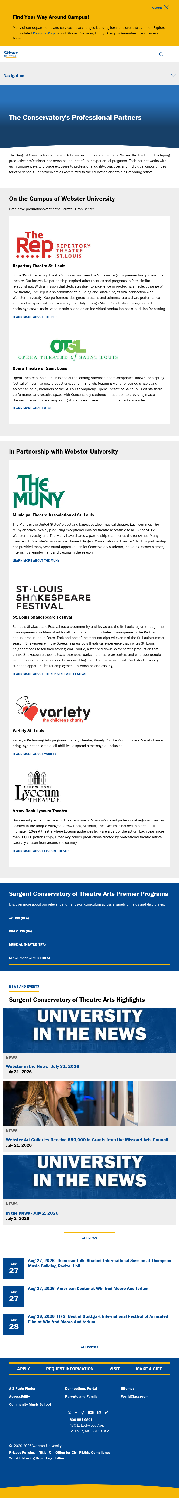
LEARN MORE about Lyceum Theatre (41, 851)
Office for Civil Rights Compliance (83, 1452)
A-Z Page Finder (22, 1388)
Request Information (69, 1368)
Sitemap (128, 1388)
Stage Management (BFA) (29, 958)
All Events (89, 1347)
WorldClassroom (134, 1396)
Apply (23, 1368)
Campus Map (44, 33)
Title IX (45, 1452)
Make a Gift (149, 1368)
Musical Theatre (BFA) (27, 944)
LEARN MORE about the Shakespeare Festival (50, 674)
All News (89, 1238)
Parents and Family (81, 1396)
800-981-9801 (81, 1419)
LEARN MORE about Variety (34, 754)
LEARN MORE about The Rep (34, 317)
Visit (115, 1368)
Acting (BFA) (19, 918)
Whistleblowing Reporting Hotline (37, 1458)
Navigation (13, 75)
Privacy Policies (22, 1452)
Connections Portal (81, 1388)
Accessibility (19, 1396)
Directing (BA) (20, 931)
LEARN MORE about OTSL (32, 408)
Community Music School (30, 1404)
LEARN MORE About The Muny (36, 560)
